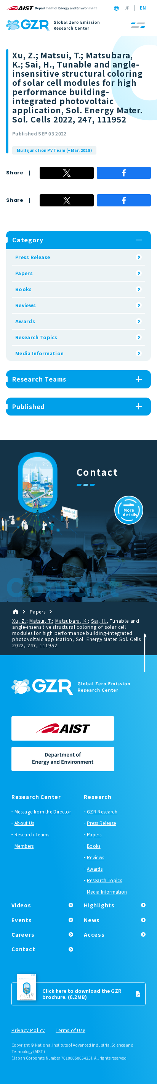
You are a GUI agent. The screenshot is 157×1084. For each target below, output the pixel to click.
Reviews (25, 305)
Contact (23, 949)
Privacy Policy (28, 1030)
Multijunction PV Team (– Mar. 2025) (54, 150)
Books (23, 289)
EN (143, 8)
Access (94, 934)
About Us (24, 823)
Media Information (39, 353)
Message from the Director (42, 812)
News (92, 920)
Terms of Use (70, 1030)
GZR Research (102, 812)
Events (21, 920)
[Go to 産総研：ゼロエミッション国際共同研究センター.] (18, 611)
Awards (25, 321)
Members (24, 846)
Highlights (99, 905)
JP (127, 8)
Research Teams (31, 834)
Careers (23, 934)
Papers (24, 273)
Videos (21, 905)
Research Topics (36, 337)
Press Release (32, 257)
